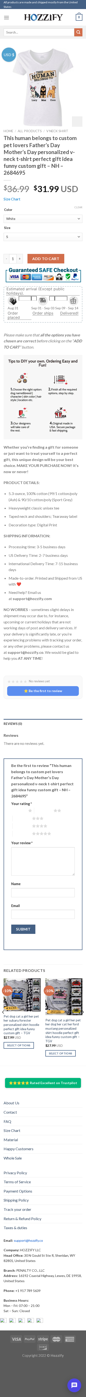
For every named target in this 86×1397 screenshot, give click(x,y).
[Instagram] (12, 1321)
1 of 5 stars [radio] (18, 810)
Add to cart (45, 258)
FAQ (7, 1121)
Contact (10, 1112)
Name (16, 884)
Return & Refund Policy (22, 1218)
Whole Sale (13, 1158)
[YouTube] (21, 1321)
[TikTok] (39, 1321)
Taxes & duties (15, 1227)
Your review (21, 843)
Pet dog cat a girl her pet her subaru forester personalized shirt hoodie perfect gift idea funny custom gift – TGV (21, 1024)
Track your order (17, 1209)
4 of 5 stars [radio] (22, 826)
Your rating (21, 804)
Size (7, 228)
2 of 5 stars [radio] (44, 810)
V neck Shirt (57, 131)
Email (15, 906)
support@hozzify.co (28, 1240)
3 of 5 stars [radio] (22, 818)
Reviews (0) (13, 724)
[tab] (43, 723)
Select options (19, 1045)
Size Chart (12, 199)
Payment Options (18, 1191)
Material (11, 1139)
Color (8, 210)
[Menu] (6, 17)
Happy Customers (18, 1148)
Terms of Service (17, 1181)
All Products (30, 131)
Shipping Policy (16, 1200)
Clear (78, 207)
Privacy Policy (15, 1172)
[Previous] (3, 1021)
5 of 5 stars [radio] (22, 833)
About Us (11, 1103)
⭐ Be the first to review (43, 691)
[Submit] (78, 32)
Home (8, 131)
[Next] (82, 1021)
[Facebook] (3, 1321)
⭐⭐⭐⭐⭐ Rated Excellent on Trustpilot (43, 1083)
